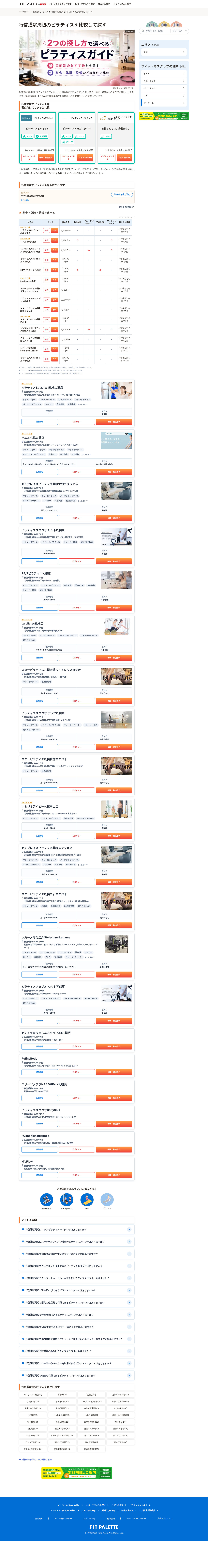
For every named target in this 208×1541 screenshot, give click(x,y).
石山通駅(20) (32, 1429)
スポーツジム (150, 81)
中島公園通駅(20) (91, 1408)
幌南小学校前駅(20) (120, 1415)
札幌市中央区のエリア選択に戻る (37, 1459)
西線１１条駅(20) (62, 1429)
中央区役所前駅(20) (120, 1401)
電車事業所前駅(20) (62, 1449)
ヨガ (146, 95)
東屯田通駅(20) (62, 1422)
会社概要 (39, 1518)
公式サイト (77, 422)
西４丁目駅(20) (91, 1442)
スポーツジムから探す (85, 4)
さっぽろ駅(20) (33, 1401)
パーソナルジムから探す (60, 4)
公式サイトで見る (29, 157)
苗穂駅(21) (91, 1395)
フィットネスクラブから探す (63, 1510)
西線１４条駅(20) (91, 1429)
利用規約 (111, 1518)
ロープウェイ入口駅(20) (91, 1401)
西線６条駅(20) (33, 1435)
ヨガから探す (104, 4)
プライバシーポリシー (136, 1518)
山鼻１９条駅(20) (62, 1415)
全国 (146, 52)
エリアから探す (89, 1510)
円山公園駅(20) (120, 1408)
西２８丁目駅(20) (62, 1442)
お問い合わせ (89, 1518)
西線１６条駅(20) (120, 1429)
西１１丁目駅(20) (91, 1435)
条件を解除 (25, 200)
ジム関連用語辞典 (147, 1510)
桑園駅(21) (62, 1395)
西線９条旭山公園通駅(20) (62, 1435)
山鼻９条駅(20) (91, 1415)
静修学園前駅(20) (91, 1449)
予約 (54, 230)
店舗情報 (39, 422)
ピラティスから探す (122, 4)
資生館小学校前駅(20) (33, 1449)
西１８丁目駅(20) (33, 1442)
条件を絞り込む (123, 194)
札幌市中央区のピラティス (62, 12)
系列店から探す (109, 1510)
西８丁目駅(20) (120, 1442)
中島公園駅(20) (62, 1408)
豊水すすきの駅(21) (120, 1395)
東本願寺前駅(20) (91, 1422)
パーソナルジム (150, 88)
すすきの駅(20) (62, 1401)
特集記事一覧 (127, 1510)
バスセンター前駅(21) (33, 1395)
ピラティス (149, 103)
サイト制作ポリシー (63, 1518)
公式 (46, 230)
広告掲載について (165, 1518)
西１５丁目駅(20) (120, 1435)
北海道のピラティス (40, 12)
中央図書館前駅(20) (33, 1408)
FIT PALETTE (24, 12)
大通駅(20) (33, 1415)
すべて (147, 73)
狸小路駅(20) (120, 1422)
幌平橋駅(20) (32, 1422)
